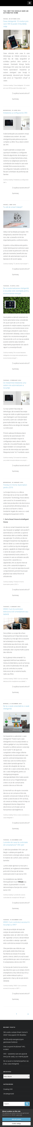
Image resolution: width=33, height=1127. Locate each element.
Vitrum (20, 882)
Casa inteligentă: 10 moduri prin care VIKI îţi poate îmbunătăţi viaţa (15, 24)
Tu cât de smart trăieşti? (12, 207)
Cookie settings (16, 1123)
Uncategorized (8, 1094)
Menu (30, 3)
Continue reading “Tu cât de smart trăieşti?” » (16, 263)
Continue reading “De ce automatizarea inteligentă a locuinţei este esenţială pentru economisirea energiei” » (15, 355)
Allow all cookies (16, 1119)
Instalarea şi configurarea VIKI (15, 113)
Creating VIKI (8, 1089)
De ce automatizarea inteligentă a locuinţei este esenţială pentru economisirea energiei (16, 291)
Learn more (19, 1115)
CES (26, 495)
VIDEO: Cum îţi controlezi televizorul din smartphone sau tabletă (15, 611)
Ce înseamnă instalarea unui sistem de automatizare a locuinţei (14, 385)
